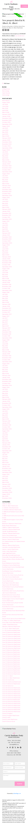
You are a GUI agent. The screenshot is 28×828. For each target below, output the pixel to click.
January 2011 (5, 466)
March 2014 (5, 397)
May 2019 (5, 274)
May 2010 (5, 478)
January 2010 (6, 486)
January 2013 (6, 423)
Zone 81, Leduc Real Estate (9, 719)
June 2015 (5, 367)
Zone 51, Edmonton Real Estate (11, 699)
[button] (7, 747)
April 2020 (5, 253)
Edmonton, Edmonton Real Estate (12, 537)
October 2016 (6, 336)
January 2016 (6, 354)
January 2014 (6, 401)
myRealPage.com (17, 793)
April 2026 (5, 110)
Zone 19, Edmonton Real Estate (11, 666)
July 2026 (5, 104)
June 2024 (5, 154)
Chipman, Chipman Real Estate (11, 533)
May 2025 (5, 132)
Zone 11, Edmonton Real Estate (11, 650)
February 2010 (6, 484)
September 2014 (7, 385)
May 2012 (5, 437)
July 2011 (4, 454)
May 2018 (5, 298)
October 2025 (6, 122)
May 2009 (5, 496)
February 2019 (6, 280)
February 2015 (6, 375)
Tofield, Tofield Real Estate (9, 624)
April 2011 (4, 460)
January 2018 (6, 306)
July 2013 (4, 411)
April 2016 (5, 348)
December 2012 (6, 425)
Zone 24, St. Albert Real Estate (11, 678)
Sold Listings (5, 95)
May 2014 (5, 393)
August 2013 (5, 409)
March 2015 (5, 373)
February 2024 (6, 162)
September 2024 (7, 148)
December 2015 (6, 356)
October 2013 (6, 405)
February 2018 (6, 304)
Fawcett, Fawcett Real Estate (10, 539)
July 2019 (5, 270)
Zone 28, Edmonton (7, 686)
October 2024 (6, 146)
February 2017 (6, 328)
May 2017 (5, 322)
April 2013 (5, 417)
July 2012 (4, 433)
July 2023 (5, 175)
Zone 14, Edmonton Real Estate (11, 656)
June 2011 (5, 456)
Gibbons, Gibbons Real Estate (10, 545)
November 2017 (6, 310)
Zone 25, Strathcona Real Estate (11, 682)
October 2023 (6, 170)
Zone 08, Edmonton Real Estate (11, 646)
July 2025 (5, 128)
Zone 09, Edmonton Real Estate (11, 648)
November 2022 (6, 191)
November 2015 (6, 358)
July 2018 (4, 294)
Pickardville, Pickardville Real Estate (12, 557)
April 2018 (5, 300)
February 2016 (6, 352)
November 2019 (6, 263)
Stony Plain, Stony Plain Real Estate (12, 622)
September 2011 (6, 451)
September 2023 (7, 172)
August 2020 (6, 245)
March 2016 (5, 350)
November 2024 (7, 144)
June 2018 (5, 296)
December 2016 (6, 332)
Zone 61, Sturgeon (7, 713)
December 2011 (6, 447)
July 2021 (4, 223)
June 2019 (5, 272)
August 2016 (5, 340)
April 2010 (5, 480)
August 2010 (5, 474)
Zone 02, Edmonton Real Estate (11, 634)
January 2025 (6, 140)
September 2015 (7, 361)
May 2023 (5, 180)
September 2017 (7, 314)
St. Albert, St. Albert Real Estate (15, 28)
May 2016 (5, 346)
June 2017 (5, 320)
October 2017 (6, 312)
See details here (19, 36)
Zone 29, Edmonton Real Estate (11, 690)
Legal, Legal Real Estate (8, 553)
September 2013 (7, 407)
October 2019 (6, 265)
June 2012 (5, 435)
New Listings (5, 91)
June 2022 (5, 201)
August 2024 (6, 150)
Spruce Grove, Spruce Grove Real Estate (13, 618)
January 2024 (6, 164)
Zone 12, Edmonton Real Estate (11, 652)
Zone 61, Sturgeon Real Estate (10, 715)
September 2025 (7, 124)
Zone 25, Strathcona (8, 680)
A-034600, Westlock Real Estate (11, 510)
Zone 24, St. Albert (7, 676)
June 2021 (5, 225)
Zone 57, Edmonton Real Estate (11, 707)
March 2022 (5, 207)
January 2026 (6, 116)
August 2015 (5, 363)
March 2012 (5, 441)
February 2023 (6, 185)
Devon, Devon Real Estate (9, 535)
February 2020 (6, 257)
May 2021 (5, 227)
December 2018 (6, 284)
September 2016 (7, 338)
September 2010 (7, 472)
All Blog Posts (6, 89)
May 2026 (5, 108)
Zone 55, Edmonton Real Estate (11, 703)
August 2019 (5, 268)
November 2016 (6, 334)
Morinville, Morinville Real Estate (11, 555)
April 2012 (5, 439)
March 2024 (5, 160)
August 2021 (5, 221)
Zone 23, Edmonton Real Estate (11, 674)
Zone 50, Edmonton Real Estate (11, 698)
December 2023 (6, 166)
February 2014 (6, 399)
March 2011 (5, 462)
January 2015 (6, 377)
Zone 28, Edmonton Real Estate (11, 688)
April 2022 (5, 205)
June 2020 (5, 249)
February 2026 (6, 114)
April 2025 (5, 134)
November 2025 (6, 120)
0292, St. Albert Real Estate (10, 506)
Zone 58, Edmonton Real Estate (11, 709)
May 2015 (5, 369)
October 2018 (6, 288)
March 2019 (5, 278)
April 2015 (5, 371)
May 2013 (5, 415)
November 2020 (7, 239)
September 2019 (7, 267)
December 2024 (7, 142)
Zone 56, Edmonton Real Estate (11, 705)
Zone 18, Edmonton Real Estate (11, 664)
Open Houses (6, 93)
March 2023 (5, 183)
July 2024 (5, 152)
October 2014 (6, 383)
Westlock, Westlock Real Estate (11, 626)
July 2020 (5, 247)
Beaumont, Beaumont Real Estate (11, 523)
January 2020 (6, 259)
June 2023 (5, 177)
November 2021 (6, 215)
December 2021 (6, 213)
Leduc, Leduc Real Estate (9, 551)
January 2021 (6, 235)
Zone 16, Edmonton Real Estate (11, 660)
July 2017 (5, 318)
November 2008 (7, 498)
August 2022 (6, 197)
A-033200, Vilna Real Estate (10, 508)
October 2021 (6, 217)
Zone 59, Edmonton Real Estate (11, 711)
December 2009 (7, 488)
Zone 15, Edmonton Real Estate (11, 658)
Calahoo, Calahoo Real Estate (10, 527)
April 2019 (5, 276)
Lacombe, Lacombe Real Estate (11, 547)
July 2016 (5, 342)
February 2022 (6, 209)
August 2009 (6, 494)
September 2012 (7, 429)
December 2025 (7, 118)
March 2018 (5, 302)
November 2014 (6, 381)
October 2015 (6, 360)
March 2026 (5, 112)
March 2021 (5, 231)
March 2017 (5, 326)
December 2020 (7, 237)
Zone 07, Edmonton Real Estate (11, 644)
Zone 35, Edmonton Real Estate (11, 693)
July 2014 (5, 389)
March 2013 (5, 419)
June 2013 (5, 413)
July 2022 (5, 199)
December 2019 (6, 261)
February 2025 (6, 138)
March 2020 (5, 255)
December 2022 (6, 189)
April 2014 (5, 395)
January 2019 (6, 282)
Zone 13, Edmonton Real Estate (11, 654)
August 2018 (5, 292)
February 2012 (6, 443)
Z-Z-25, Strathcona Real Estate (11, 630)
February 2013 (6, 421)
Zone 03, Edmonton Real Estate (11, 636)
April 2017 (5, 324)
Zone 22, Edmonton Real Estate (11, 672)
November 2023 (6, 168)
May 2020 (5, 251)
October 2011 (6, 449)
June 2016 (5, 344)
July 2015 (5, 365)
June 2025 (5, 130)
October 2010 (6, 470)
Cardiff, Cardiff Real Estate (9, 531)
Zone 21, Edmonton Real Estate (11, 670)
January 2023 (6, 187)
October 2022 (6, 193)
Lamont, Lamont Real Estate (10, 549)
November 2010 (6, 468)
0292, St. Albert (6, 504)
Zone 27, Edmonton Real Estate (11, 684)
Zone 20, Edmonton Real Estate (11, 668)
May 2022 (5, 203)
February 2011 (6, 464)
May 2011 (4, 458)
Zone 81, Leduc (6, 717)
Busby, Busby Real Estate (9, 525)
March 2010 (5, 482)
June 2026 (5, 106)
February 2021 (6, 233)
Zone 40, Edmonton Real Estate (11, 696)
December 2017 (6, 308)
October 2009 (6, 490)
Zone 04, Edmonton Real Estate (11, 638)
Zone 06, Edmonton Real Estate (11, 642)
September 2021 (7, 219)
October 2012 (6, 427)
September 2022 (7, 195)
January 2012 (6, 445)
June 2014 (5, 391)
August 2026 (6, 102)
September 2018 (7, 290)
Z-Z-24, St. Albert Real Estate (10, 628)
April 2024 (5, 158)
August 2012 (5, 431)
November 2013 (6, 403)
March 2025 (5, 136)
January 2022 (6, 211)
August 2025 (6, 126)
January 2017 (6, 330)
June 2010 (5, 476)
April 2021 (5, 229)
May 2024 (5, 156)
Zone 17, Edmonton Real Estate (11, 662)
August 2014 (5, 387)
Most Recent (6, 100)
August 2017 (5, 316)
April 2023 (5, 181)
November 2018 (6, 286)
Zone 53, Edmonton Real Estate (11, 701)
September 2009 (7, 492)
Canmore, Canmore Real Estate (11, 529)
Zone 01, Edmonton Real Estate (11, 632)
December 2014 (6, 379)
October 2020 (6, 241)
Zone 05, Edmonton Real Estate (11, 640)
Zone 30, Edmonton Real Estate (11, 692)
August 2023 (6, 174)
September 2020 (7, 243)
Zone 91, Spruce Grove (8, 721)
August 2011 (5, 452)
